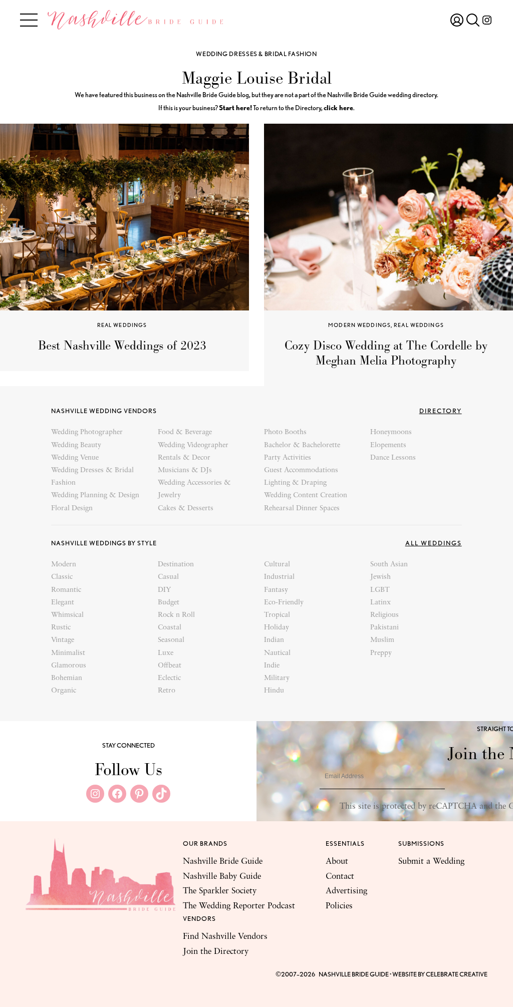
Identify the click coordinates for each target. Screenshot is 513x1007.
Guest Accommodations (301, 470)
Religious (384, 615)
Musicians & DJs (185, 470)
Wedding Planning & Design (95, 495)
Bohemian (66, 678)
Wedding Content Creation (305, 495)
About (337, 861)
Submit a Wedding (431, 861)
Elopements (388, 445)
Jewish (380, 577)
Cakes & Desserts (185, 508)
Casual (168, 577)
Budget (168, 602)
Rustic (61, 627)
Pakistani (384, 627)
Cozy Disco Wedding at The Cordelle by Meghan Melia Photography (386, 353)
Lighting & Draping (295, 483)
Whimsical (67, 615)
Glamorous (68, 665)
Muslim (382, 640)
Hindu (274, 691)
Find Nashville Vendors (225, 936)
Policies (339, 906)
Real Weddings (122, 324)
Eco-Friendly (284, 602)
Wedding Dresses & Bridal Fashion (256, 54)
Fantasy (276, 590)
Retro (166, 691)
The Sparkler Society (219, 891)
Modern (63, 564)
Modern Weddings (359, 324)
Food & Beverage (185, 432)
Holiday (276, 627)
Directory (440, 411)
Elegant (62, 602)
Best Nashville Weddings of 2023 (122, 345)
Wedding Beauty (76, 445)
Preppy (381, 653)
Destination (176, 564)
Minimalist (68, 653)
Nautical (277, 653)
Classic (62, 577)
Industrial (279, 577)
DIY (164, 590)
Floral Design (72, 508)
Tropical (277, 615)
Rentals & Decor (184, 458)
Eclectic (169, 678)
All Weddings (433, 543)
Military (277, 678)
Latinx (380, 602)
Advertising (346, 891)
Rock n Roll (176, 615)
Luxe (165, 653)
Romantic (66, 590)
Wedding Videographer (193, 445)
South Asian (389, 564)
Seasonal (171, 640)
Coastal (169, 627)
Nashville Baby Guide (222, 876)
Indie (272, 665)
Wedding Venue (75, 458)
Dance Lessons (393, 458)
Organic (63, 691)
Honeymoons (391, 432)
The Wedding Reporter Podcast (239, 906)
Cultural (277, 564)
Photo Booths (285, 432)
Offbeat (169, 665)
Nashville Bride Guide (223, 861)
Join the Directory (215, 951)
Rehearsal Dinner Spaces (302, 508)
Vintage (62, 640)
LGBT (380, 590)
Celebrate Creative (456, 974)
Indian (274, 640)
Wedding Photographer (87, 432)
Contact (340, 876)
